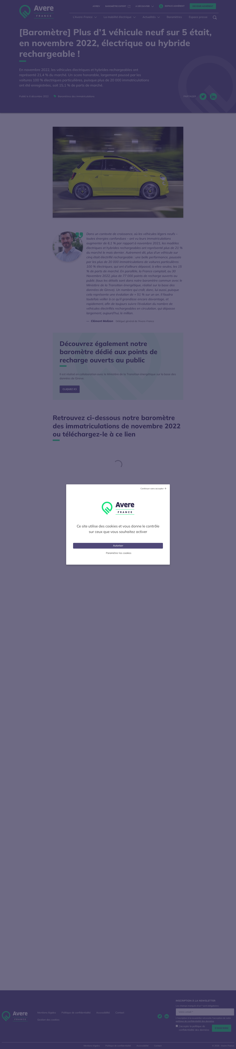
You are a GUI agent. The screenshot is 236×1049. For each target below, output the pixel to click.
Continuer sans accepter (152, 488)
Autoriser (118, 545)
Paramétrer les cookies (118, 553)
